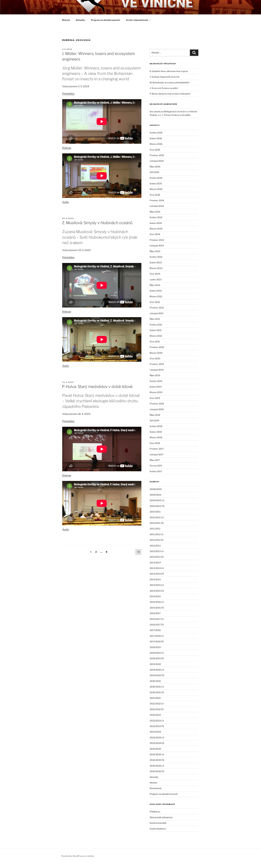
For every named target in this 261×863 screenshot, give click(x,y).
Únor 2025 (155, 195)
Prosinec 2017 (157, 448)
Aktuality (80, 20)
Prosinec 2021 (157, 307)
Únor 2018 (155, 443)
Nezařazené (155, 788)
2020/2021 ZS (157, 692)
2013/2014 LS (157, 568)
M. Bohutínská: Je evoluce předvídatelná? (170, 82)
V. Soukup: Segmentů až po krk (164, 76)
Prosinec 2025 (157, 155)
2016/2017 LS (157, 619)
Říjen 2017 (155, 460)
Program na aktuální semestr (105, 20)
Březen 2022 (156, 296)
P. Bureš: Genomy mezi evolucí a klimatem (170, 93)
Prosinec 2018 (157, 403)
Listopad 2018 (157, 409)
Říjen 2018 (155, 415)
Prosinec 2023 (157, 240)
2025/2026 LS (157, 765)
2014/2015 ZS (157, 590)
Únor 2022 (155, 302)
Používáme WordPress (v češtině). (77, 856)
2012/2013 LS (157, 551)
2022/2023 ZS (157, 726)
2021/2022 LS (157, 703)
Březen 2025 (156, 189)
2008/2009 (156, 489)
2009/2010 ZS (157, 506)
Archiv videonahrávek (137, 20)
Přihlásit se (155, 811)
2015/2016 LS (157, 602)
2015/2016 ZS (157, 607)
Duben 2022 (156, 290)
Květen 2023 (156, 257)
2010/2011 (155, 511)
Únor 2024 (155, 234)
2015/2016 (155, 596)
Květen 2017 (156, 471)
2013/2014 (155, 562)
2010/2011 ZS (157, 523)
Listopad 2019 (157, 369)
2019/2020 (155, 664)
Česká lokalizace (158, 828)
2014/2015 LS (157, 585)
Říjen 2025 (155, 166)
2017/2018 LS (157, 636)
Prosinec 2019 (157, 364)
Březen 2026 (156, 144)
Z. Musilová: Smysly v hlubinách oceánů (97, 222)
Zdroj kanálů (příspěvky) (161, 817)
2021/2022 (155, 698)
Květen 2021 (156, 324)
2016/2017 (155, 613)
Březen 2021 (156, 336)
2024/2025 (155, 749)
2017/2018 (155, 630)
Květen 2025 (156, 178)
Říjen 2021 (155, 319)
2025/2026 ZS (157, 771)
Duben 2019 (156, 386)
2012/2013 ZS (157, 557)
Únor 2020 (155, 358)
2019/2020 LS (157, 669)
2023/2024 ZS (157, 743)
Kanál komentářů (158, 823)
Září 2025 (154, 172)
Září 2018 (154, 420)
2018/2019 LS (157, 653)
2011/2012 (155, 528)
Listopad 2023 (157, 245)
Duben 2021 (155, 330)
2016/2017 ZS (157, 624)
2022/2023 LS (157, 720)
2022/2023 (155, 715)
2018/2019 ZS (157, 658)
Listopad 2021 (156, 313)
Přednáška (68, 93)
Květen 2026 (156, 132)
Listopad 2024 (157, 206)
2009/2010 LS (157, 500)
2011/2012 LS (156, 534)
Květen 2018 (156, 426)
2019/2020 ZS (157, 675)
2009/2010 (155, 494)
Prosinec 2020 (157, 347)
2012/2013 (155, 545)
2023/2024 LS (157, 737)
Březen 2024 (156, 228)
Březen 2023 (156, 268)
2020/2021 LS (157, 686)
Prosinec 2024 (157, 200)
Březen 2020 (156, 353)
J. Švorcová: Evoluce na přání (164, 88)
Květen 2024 (156, 217)
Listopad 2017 (156, 454)
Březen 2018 (156, 437)
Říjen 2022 (155, 285)
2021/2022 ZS (157, 709)
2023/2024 (155, 731)
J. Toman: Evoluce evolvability (176, 115)
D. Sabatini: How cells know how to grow (169, 71)
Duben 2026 (156, 138)
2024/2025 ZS (157, 760)
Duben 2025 (156, 183)
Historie (66, 20)
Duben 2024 (156, 223)
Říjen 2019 (155, 375)
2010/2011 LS (157, 517)
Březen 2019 (156, 392)
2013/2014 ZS (157, 573)
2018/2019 (155, 647)
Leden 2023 (155, 279)
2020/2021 (155, 681)
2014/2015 (155, 579)
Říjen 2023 (155, 251)
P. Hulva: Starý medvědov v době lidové (97, 386)
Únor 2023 (155, 273)
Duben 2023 (156, 262)
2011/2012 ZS (156, 540)
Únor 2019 (155, 398)
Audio (65, 202)
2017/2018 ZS (157, 641)
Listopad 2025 (157, 161)
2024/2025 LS (157, 754)
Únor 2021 (155, 341)
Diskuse (66, 147)
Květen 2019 (156, 381)
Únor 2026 (155, 149)
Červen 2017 (156, 465)
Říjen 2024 (155, 211)
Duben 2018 (156, 432)
